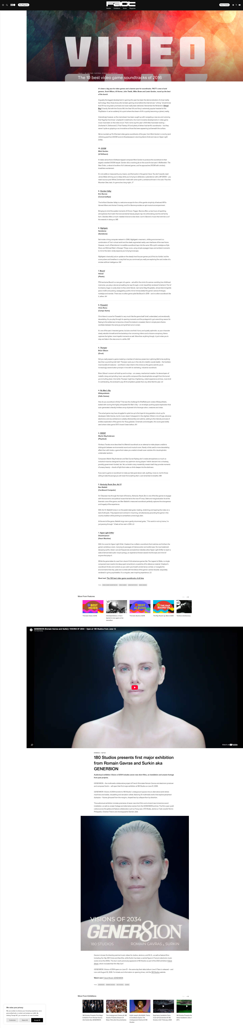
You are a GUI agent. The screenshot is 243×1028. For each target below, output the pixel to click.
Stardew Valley (105, 191)
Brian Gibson (143, 585)
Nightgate (104, 228)
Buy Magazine (23, 5)
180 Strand (13, 5)
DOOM (103, 148)
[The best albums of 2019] (140, 606)
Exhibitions (117, 8)
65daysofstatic (132, 585)
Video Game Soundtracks (110, 585)
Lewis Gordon (114, 73)
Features (80, 73)
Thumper (103, 348)
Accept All (37, 1020)
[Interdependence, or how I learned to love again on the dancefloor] (116, 606)
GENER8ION (101, 984)
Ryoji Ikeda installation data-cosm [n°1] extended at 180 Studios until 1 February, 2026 (162, 1017)
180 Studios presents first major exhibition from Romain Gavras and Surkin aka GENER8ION (93, 1017)
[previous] (183, 597)
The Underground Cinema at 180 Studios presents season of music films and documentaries (116, 1017)
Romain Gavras (110, 984)
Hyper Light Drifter (107, 533)
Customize (12, 1020)
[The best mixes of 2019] (93, 606)
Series (125, 8)
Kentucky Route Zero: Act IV (111, 484)
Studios (108, 8)
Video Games (122, 585)
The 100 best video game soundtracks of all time (125, 578)
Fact (104, 752)
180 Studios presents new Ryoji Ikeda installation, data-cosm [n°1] (186, 1017)
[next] (187, 597)
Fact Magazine (121, 4)
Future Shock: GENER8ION (113, 978)
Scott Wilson (97, 73)
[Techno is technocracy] (187, 606)
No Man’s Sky (105, 390)
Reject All (25, 1020)
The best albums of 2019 (137, 616)
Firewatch (104, 305)
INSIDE (103, 433)
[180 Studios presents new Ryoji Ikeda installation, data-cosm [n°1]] (187, 1006)
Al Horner (104, 73)
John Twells (90, 73)
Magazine (132, 8)
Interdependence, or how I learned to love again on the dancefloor (114, 618)
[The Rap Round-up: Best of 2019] (163, 606)
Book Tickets (225, 5)
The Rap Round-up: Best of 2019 (163, 616)
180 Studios (155, 972)
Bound (102, 271)
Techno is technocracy (184, 616)
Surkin (127, 984)
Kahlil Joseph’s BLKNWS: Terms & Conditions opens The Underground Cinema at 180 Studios (140, 1018)
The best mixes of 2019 (90, 616)
